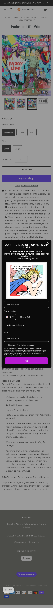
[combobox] (10, 317)
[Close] (48, 243)
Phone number (10, 311)
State (6, 332)
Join (26, 361)
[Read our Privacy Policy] (47, 349)
